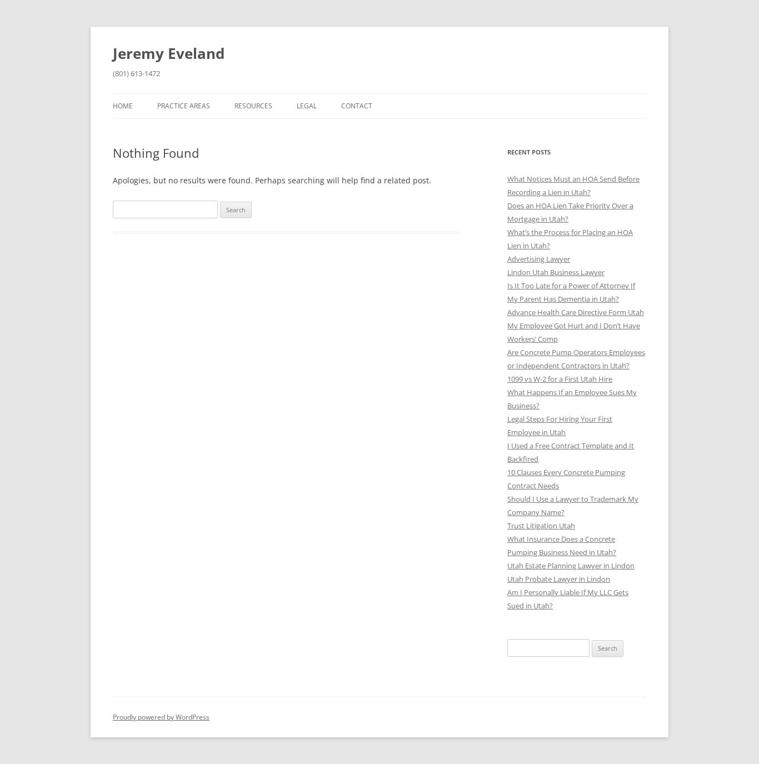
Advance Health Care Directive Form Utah (575, 312)
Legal (307, 106)
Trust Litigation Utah (541, 526)
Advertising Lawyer (538, 259)
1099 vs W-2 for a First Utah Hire (559, 379)
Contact (356, 106)
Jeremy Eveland (168, 53)
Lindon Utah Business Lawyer (556, 272)
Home (123, 106)
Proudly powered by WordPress (161, 717)
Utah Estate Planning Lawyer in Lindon (571, 566)
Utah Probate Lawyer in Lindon (558, 579)
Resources (253, 106)
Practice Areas (183, 106)
